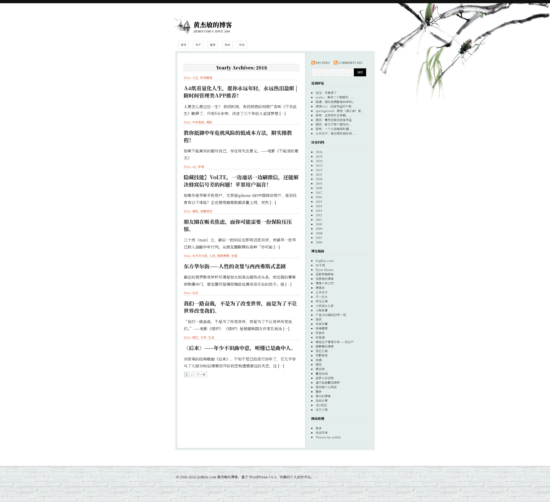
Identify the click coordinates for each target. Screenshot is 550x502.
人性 (212, 255)
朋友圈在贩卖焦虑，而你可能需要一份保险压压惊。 (238, 225)
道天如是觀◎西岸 (328, 382)
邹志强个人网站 (326, 387)
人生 (195, 77)
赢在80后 (322, 373)
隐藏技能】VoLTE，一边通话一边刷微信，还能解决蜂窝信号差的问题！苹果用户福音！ (241, 180)
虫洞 (319, 360)
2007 (319, 237)
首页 (183, 45)
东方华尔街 (199, 255)
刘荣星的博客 (325, 278)
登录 (319, 428)
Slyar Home (324, 269)
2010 (319, 224)
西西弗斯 (223, 255)
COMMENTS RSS (350, 62)
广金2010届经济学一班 (331, 315)
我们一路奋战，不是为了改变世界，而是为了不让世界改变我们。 (240, 306)
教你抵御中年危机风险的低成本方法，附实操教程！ (238, 136)
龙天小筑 (322, 409)
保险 (209, 122)
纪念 (242, 45)
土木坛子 (322, 292)
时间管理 (206, 77)
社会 (195, 293)
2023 (319, 165)
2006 (319, 242)
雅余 (319, 391)
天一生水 (322, 297)
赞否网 (320, 369)
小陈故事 (322, 310)
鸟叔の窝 (322, 400)
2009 (319, 228)
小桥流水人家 (325, 306)
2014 (319, 206)
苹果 (201, 166)
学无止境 (322, 301)
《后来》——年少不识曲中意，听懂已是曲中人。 (240, 348)
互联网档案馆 (325, 274)
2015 (319, 201)
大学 (203, 337)
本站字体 (322, 432)
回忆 (195, 337)
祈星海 (320, 337)
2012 (319, 215)
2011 (319, 219)
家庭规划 (206, 211)
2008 (319, 233)
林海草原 (322, 328)
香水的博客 (323, 396)
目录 (227, 45)
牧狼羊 (320, 333)
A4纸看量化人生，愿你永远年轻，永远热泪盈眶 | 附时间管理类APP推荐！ (240, 91)
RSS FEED (323, 62)
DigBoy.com (325, 260)
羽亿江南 (322, 351)
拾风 (319, 319)
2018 (319, 188)
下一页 (200, 374)
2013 (319, 210)
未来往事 (322, 324)
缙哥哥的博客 (325, 346)
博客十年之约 (325, 283)
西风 (319, 364)
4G (194, 166)
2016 (319, 197)
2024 (319, 161)
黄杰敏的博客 (212, 24)
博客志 (320, 288)
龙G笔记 (321, 405)
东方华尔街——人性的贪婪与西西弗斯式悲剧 (235, 266)
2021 (319, 174)
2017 (319, 192)
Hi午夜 (320, 265)
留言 (212, 45)
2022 (319, 170)
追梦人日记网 (325, 378)
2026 (319, 152)
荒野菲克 (322, 355)
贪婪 (234, 255)
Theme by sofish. (329, 437)
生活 (211, 337)
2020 (319, 179)
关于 (198, 45)
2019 (319, 183)
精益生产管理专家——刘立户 (335, 342)
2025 (319, 156)
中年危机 (198, 122)
